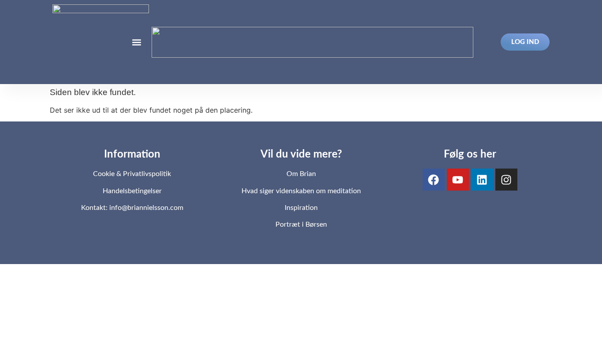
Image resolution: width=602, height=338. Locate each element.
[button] (136, 42)
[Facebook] (434, 180)
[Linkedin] (482, 180)
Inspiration (301, 207)
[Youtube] (458, 180)
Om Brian (301, 173)
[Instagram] (506, 180)
